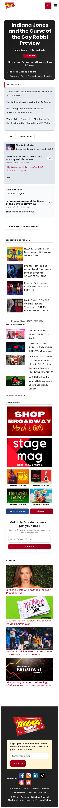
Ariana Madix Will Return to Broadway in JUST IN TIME (28, 591)
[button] (48, 5)
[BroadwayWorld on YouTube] (29, 782)
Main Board (21, 50)
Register (31, 5)
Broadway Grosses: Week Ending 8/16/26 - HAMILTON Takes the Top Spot (29, 684)
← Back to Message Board (21, 71)
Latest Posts (38, 50)
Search (29, 62)
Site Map (42, 792)
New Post (15, 62)
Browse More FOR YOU (27, 320)
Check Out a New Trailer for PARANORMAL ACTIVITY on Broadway (41, 347)
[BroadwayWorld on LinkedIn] (36, 775)
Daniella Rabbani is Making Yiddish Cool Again (39, 334)
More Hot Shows (17, 511)
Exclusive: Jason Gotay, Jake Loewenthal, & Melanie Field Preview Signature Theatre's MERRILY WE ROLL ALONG (41, 364)
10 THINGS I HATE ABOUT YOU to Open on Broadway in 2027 (28, 622)
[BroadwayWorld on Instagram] (29, 775)
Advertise (15, 788)
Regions (32, 792)
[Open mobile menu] (55, 5)
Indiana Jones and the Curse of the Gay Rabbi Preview (25, 158)
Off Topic (30, 55)
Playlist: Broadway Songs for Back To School (28, 102)
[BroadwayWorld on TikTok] (42, 775)
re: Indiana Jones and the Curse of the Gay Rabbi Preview (25, 203)
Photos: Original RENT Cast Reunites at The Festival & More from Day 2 (29, 653)
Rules (31, 65)
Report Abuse (45, 62)
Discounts (42, 511)
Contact (35, 788)
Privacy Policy (43, 800)
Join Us (45, 788)
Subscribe (26, 136)
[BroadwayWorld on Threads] (22, 782)
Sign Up (18, 763)
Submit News (18, 792)
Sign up (29, 546)
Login (40, 5)
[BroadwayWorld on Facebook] (22, 775)
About (25, 788)
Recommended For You (18, 240)
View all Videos (14, 395)
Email (9, 136)
